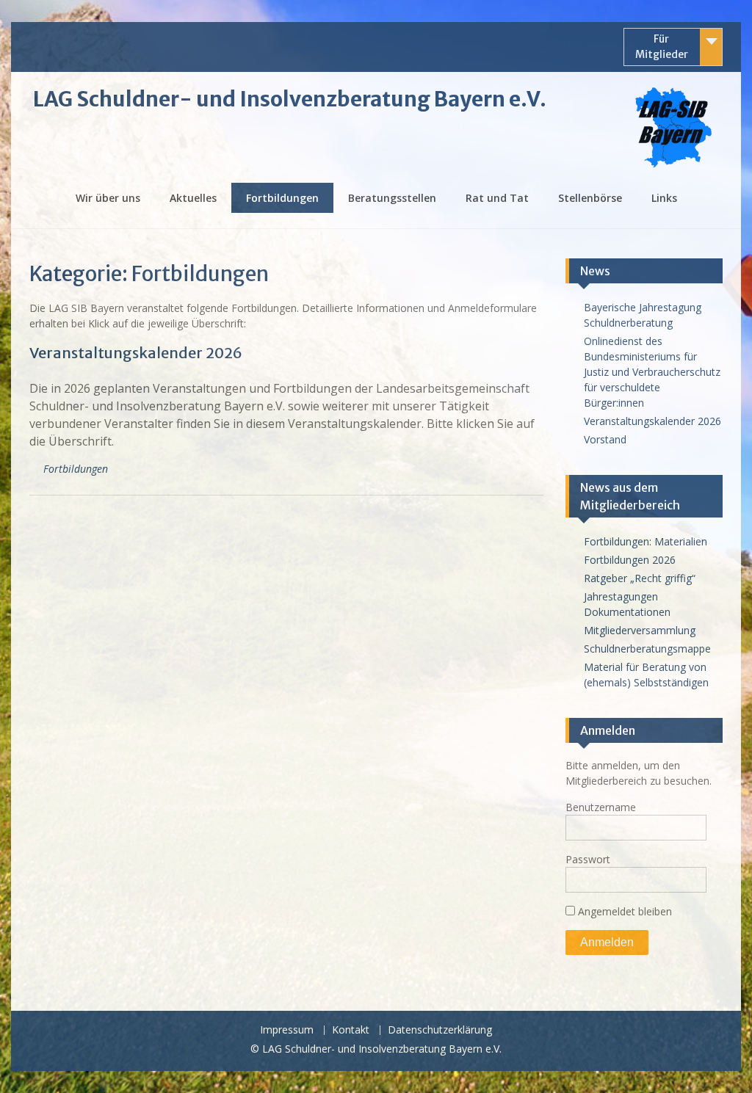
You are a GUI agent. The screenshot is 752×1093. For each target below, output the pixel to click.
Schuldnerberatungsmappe (647, 649)
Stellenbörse (590, 198)
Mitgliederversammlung (639, 630)
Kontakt (350, 1030)
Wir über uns (108, 198)
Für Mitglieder (661, 46)
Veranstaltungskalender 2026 (135, 353)
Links (664, 198)
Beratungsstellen (392, 198)
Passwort (587, 859)
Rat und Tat (497, 198)
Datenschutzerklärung (440, 1030)
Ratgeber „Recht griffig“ (639, 578)
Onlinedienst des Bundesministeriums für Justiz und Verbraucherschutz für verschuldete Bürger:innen (652, 372)
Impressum (287, 1030)
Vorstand (605, 439)
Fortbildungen (282, 198)
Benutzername (600, 807)
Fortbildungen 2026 (630, 560)
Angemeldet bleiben (623, 911)
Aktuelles (193, 198)
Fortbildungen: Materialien (645, 541)
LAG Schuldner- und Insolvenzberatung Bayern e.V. (289, 99)
